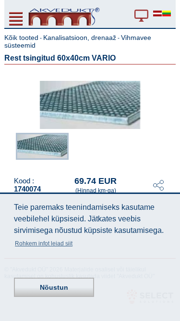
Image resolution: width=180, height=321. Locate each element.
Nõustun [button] (54, 287)
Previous (11, 148)
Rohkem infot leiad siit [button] (43, 243)
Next (169, 148)
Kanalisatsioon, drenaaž (79, 37)
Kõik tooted (21, 37)
